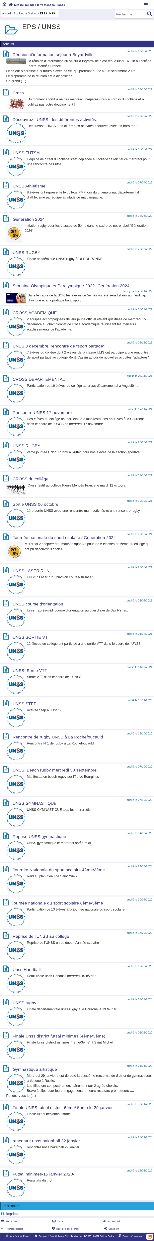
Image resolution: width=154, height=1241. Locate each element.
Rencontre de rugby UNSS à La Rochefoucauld (58, 737)
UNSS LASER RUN (31, 570)
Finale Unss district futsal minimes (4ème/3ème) (59, 1036)
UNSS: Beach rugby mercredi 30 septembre (55, 770)
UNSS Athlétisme (29, 186)
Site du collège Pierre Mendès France (37, 4)
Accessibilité (111, 1221)
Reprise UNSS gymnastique (39, 836)
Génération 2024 (29, 219)
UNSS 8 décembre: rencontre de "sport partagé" (58, 346)
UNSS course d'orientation (38, 604)
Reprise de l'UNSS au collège (41, 936)
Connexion (111, 1229)
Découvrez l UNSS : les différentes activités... (56, 119)
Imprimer (13, 1214)
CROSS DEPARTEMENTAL (39, 379)
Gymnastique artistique (35, 1069)
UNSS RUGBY (26, 252)
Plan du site (9, 1221)
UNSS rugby (24, 1002)
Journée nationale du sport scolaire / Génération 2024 (64, 537)
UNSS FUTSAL (27, 152)
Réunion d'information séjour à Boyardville (53, 54)
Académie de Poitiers (20, 1236)
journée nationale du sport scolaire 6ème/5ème (58, 903)
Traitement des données (66, 1229)
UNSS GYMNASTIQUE (35, 803)
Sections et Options (25, 13)
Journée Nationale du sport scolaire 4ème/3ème (59, 869)
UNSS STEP (24, 703)
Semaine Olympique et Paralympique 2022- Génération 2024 (71, 285)
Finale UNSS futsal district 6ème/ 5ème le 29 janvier (63, 1107)
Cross (18, 93)
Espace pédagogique (133, 1236)
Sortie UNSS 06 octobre (35, 504)
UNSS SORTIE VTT (31, 637)
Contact (58, 1221)
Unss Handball (27, 969)
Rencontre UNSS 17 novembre (42, 412)
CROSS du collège (31, 479)
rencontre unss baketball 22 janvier (46, 1140)
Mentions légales (12, 1229)
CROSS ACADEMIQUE (35, 312)
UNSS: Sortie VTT (30, 670)
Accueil (6, 13)
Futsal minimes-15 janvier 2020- (43, 1174)
